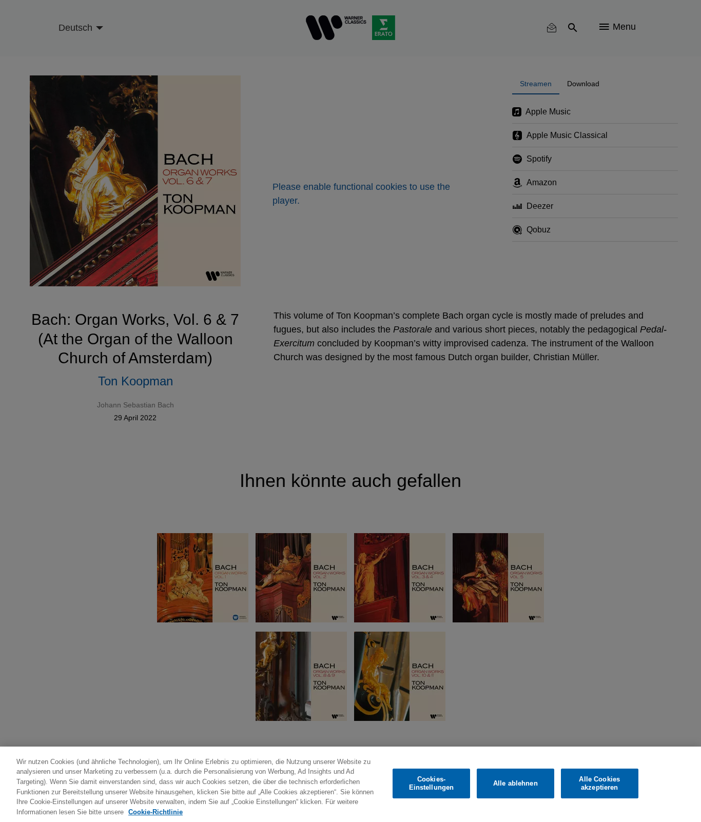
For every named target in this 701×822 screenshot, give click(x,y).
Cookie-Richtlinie (155, 811)
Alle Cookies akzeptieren (599, 783)
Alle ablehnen (515, 783)
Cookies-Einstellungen (431, 783)
